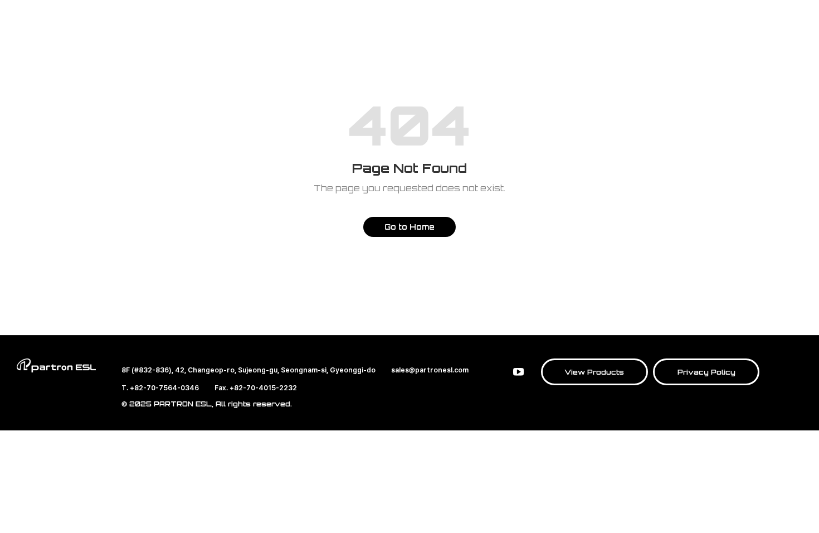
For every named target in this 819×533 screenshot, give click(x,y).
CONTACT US (637, 39)
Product (246, 42)
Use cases (400, 42)
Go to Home (409, 226)
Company (482, 42)
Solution (320, 42)
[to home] (73, 39)
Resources (565, 42)
